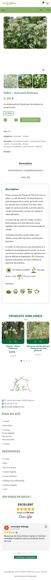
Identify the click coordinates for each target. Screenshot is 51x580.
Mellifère (38, 147)
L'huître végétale (8, 433)
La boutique (7, 425)
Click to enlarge (43, 70)
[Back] (4, 10)
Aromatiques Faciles (38, 141)
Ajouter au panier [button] (10, 341)
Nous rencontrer (8, 439)
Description (25, 163)
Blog (5, 463)
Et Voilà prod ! (31, 576)
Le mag (6, 458)
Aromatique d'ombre (21, 141)
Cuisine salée (16, 144)
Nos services (7, 436)
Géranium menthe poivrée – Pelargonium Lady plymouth (38, 348)
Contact (6, 443)
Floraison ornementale (12, 147)
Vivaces (26, 136)
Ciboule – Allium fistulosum (13, 347)
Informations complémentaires (25, 170)
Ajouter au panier (30, 120)
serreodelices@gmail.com (14, 406)
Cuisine (6, 144)
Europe (25, 144)
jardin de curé (28, 147)
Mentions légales (10, 485)
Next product (47, 10)
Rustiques (17, 136)
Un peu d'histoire (10, 476)
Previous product (41, 10)
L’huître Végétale (9, 471)
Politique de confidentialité (13, 480)
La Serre (6, 430)
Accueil (6, 421)
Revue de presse (9, 467)
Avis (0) (25, 177)
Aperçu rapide (15, 341)
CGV (5, 489)
